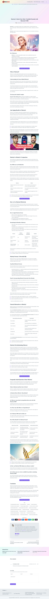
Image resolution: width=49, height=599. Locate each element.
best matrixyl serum (23, 504)
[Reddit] (26, 519)
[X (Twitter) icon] (18, 533)
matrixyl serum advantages (33, 507)
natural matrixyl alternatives (24, 514)
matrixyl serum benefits (26, 509)
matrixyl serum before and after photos (16, 509)
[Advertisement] (24, 11)
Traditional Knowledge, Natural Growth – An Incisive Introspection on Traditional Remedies (30, 593)
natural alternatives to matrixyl (15, 514)
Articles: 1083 (16, 535)
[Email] (36, 519)
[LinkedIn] (22, 519)
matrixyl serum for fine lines (34, 509)
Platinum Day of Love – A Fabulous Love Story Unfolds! (41, 593)
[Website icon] (17, 533)
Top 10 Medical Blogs (17, 593)
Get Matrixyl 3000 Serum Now (24, 68)
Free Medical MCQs (30, 1)
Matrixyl (28, 504)
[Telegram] (29, 519)
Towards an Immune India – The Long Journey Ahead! (6, 593)
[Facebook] (12, 519)
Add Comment (13, 576)
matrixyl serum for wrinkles (14, 511)
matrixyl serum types (30, 511)
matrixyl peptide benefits (14, 507)
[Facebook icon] (15, 533)
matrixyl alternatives (34, 504)
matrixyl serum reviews (22, 511)
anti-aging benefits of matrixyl (15, 504)
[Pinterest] (19, 519)
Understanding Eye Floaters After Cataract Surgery (39, 551)
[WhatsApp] (32, 519)
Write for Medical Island (37, 1)
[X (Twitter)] (16, 519)
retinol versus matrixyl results (33, 514)
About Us (42, 1)
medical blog (23, 530)
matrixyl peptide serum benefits (23, 507)
